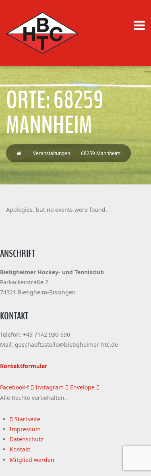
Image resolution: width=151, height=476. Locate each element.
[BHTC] (42, 33)
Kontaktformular (23, 366)
